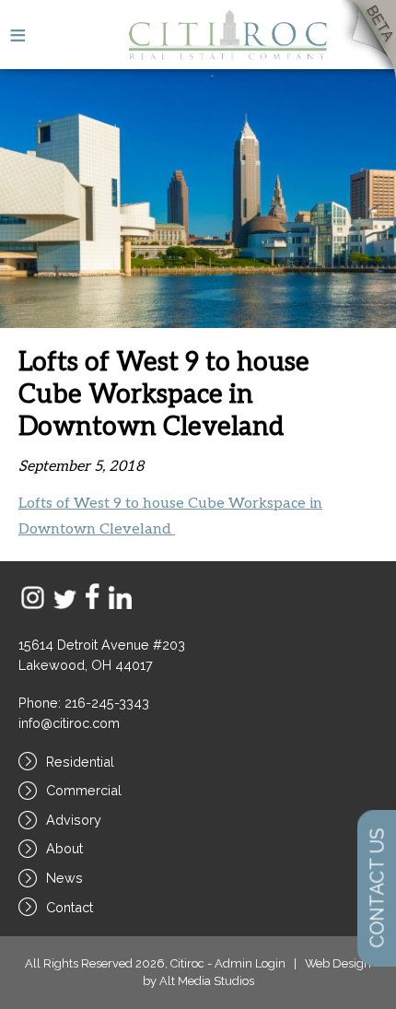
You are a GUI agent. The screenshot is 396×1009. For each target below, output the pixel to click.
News (64, 878)
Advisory (73, 819)
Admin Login (250, 963)
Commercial (84, 790)
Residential (80, 761)
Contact (69, 907)
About (64, 848)
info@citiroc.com (69, 723)
